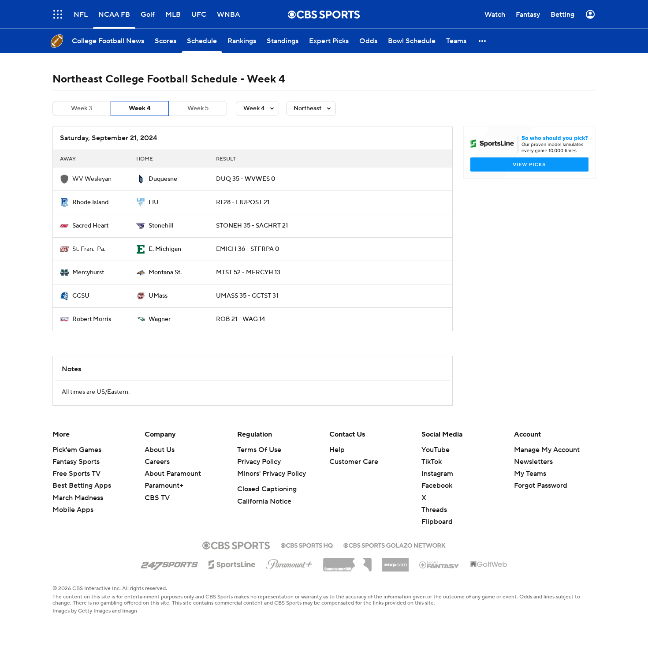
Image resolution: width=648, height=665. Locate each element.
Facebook (436, 485)
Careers (157, 461)
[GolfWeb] (488, 564)
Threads (434, 509)
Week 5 (198, 108)
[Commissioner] (347, 561)
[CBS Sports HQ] (307, 544)
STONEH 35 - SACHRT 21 (252, 226)
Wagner (160, 319)
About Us (160, 449)
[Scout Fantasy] (439, 564)
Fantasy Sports (76, 461)
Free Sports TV (76, 473)
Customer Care (353, 461)
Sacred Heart (90, 226)
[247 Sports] (169, 563)
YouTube (435, 449)
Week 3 (81, 108)
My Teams (530, 473)
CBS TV (157, 497)
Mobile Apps (72, 509)
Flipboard (437, 521)
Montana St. (165, 272)
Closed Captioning (267, 489)
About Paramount (173, 473)
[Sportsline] (232, 563)
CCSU (80, 296)
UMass (158, 296)
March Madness (77, 497)
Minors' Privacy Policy (271, 473)
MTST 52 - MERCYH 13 (248, 272)
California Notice (264, 501)
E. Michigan (165, 249)
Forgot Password (540, 485)
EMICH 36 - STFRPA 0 (247, 249)
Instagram (437, 473)
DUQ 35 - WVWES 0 (246, 179)
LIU (154, 202)
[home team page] (140, 179)
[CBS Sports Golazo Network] (394, 544)
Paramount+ (164, 485)
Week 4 (140, 108)
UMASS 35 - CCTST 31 (247, 296)
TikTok (431, 461)
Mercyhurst (88, 272)
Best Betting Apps (81, 485)
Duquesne (163, 179)
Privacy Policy (259, 461)
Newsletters (533, 461)
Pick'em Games (76, 449)
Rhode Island (90, 202)
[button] (57, 14)
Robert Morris (91, 319)
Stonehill (161, 226)
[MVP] (395, 561)
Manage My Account (547, 449)
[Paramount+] (289, 562)
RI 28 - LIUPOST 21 (242, 202)
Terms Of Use (259, 449)
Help (337, 449)
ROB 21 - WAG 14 (240, 319)
